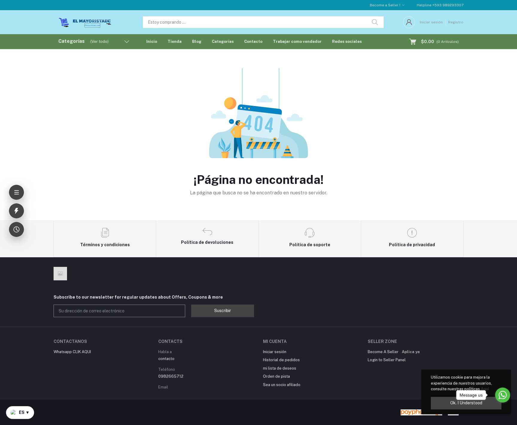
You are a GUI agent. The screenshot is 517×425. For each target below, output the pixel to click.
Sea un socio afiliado (281, 384)
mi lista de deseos (279, 368)
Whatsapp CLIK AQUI (72, 352)
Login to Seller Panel (387, 360)
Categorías (223, 41)
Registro (455, 22)
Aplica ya (411, 352)
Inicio (151, 41)
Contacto (253, 41)
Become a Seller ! (385, 5)
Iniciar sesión (431, 22)
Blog (196, 41)
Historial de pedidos (281, 360)
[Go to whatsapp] (502, 395)
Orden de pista (276, 376)
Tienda (175, 41)
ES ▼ (24, 412)
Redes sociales (347, 41)
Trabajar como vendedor (297, 41)
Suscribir (222, 310)
